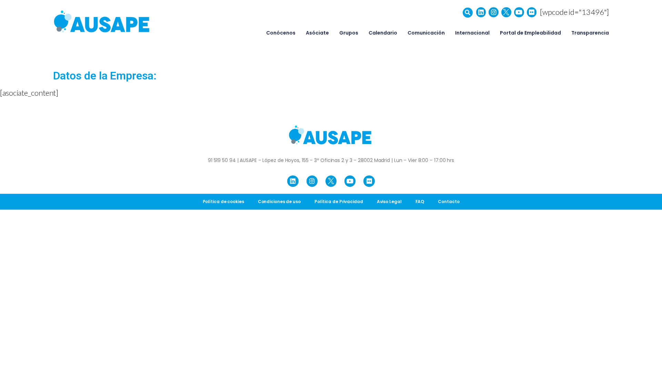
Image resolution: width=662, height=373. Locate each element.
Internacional (472, 32)
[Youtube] (519, 12)
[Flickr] (532, 12)
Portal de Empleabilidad (530, 32)
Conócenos (280, 32)
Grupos (348, 32)
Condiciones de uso (279, 201)
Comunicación (426, 32)
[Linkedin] (481, 12)
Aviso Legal (389, 201)
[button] (468, 13)
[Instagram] (494, 12)
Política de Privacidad (338, 201)
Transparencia (590, 32)
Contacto (448, 201)
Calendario (383, 32)
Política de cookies (223, 201)
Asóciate (317, 32)
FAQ (419, 201)
